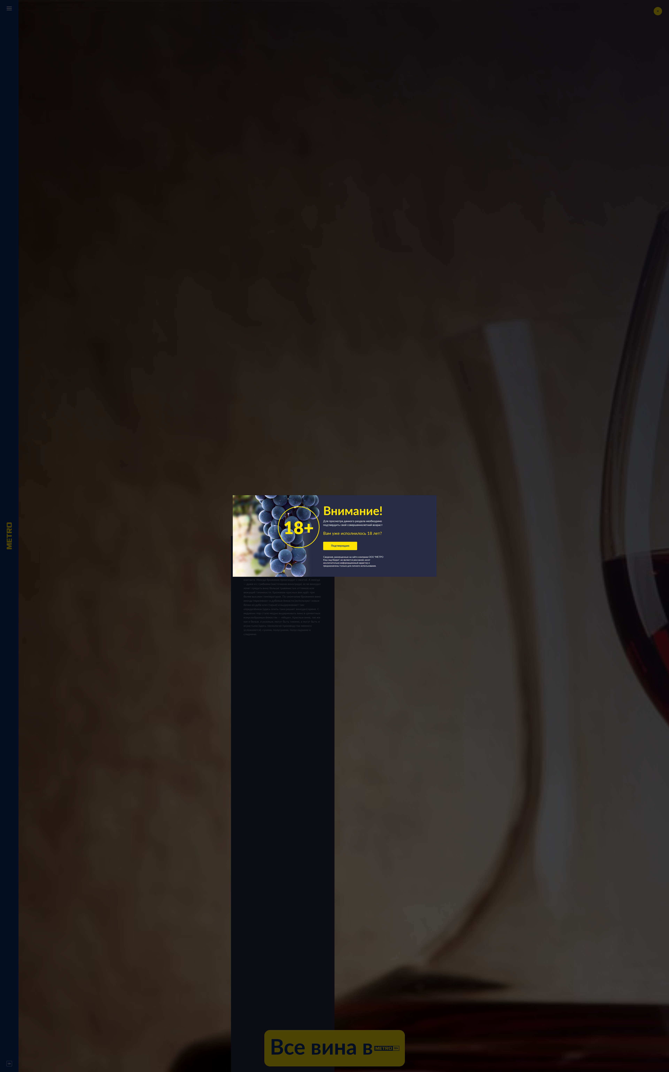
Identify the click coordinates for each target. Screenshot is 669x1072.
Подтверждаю (340, 546)
